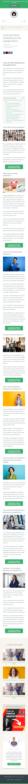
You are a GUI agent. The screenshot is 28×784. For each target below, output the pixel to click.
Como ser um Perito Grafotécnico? (12, 109)
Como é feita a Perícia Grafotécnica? (13, 103)
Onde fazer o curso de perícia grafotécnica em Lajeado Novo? (15, 121)
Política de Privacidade (18, 779)
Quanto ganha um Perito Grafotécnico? (13, 104)
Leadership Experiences (7, 776)
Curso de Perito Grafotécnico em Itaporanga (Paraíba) (14, 697)
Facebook (8, 779)
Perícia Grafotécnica (8, 47)
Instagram (12, 779)
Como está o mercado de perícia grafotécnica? (12, 107)
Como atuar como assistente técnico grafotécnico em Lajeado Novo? (13, 118)
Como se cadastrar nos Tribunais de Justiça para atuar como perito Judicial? (14, 115)
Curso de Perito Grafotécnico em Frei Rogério (14, 680)
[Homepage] (14, 14)
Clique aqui (14, 5)
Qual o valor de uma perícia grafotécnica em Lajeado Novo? (14, 112)
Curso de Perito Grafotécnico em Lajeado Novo (14, 100)
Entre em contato (13, 764)
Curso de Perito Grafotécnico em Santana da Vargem (14, 663)
